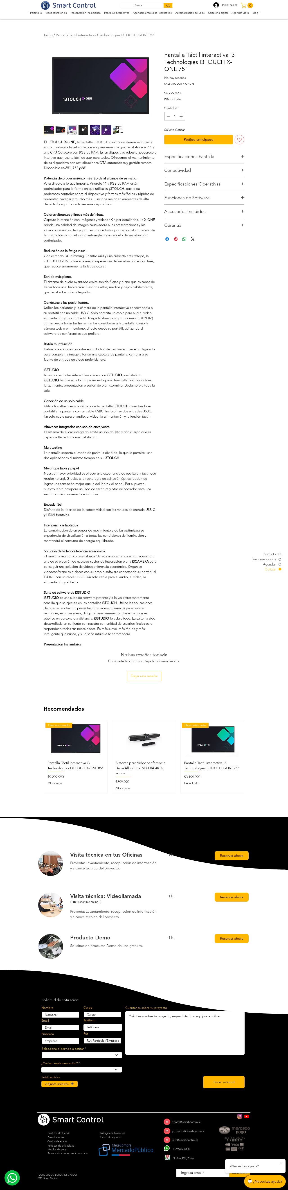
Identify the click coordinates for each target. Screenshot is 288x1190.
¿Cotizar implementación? (59, 1063)
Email (45, 1020)
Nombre (47, 1007)
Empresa (47, 1033)
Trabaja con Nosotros (112, 1133)
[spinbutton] (175, 116)
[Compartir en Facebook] (167, 239)
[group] (144, 757)
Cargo (87, 1007)
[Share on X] (193, 239)
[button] (247, 5)
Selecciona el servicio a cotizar (63, 1048)
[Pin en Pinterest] (175, 239)
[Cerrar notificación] (281, 1163)
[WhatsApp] (167, 1148)
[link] (114, 854)
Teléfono (89, 1020)
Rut (85, 1033)
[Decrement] (168, 116)
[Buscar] (168, 5)
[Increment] (181, 116)
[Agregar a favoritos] (239, 139)
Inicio (48, 35)
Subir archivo (50, 1077)
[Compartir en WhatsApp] (184, 239)
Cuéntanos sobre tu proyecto (146, 1007)
